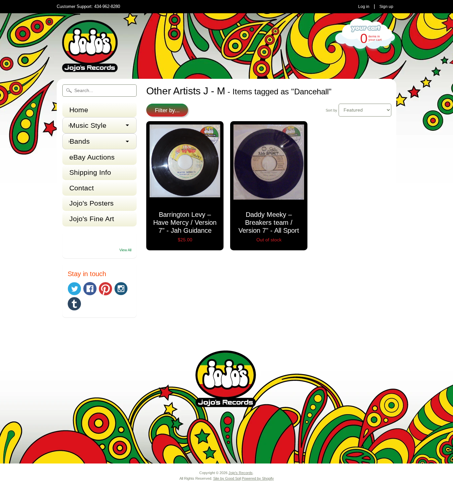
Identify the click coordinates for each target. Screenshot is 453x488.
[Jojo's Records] (90, 69)
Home (78, 110)
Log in (363, 6)
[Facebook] (90, 288)
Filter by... (167, 110)
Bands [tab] (80, 141)
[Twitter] (74, 289)
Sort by (331, 110)
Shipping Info (90, 172)
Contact (81, 188)
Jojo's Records (240, 473)
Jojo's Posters (91, 203)
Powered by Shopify (258, 478)
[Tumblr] (74, 304)
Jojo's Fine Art (91, 218)
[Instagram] (121, 288)
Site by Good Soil (227, 478)
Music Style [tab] (88, 125)
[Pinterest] (105, 288)
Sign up (386, 6)
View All (125, 250)
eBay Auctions (92, 157)
